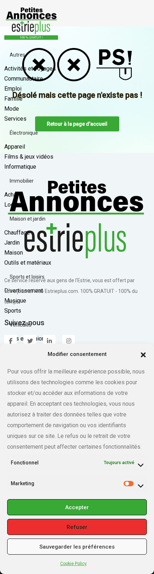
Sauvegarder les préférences (77, 547)
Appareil (14, 146)
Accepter (77, 507)
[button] (143, 354)
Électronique (24, 133)
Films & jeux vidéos (28, 156)
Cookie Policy (73, 563)
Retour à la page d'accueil (77, 124)
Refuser (77, 527)
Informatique (20, 166)
